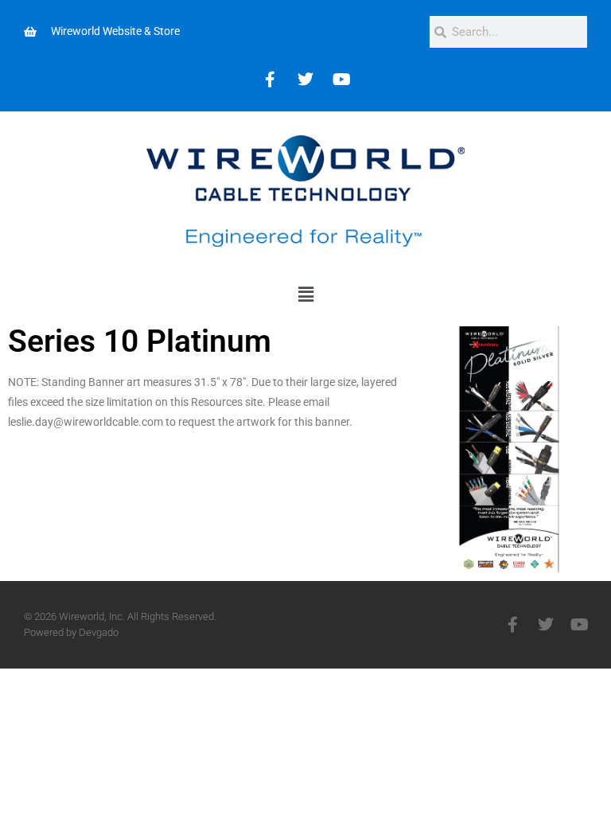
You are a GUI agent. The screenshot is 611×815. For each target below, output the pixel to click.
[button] (305, 294)
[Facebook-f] (512, 625)
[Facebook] (270, 80)
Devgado (99, 632)
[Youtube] (341, 80)
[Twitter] (305, 80)
